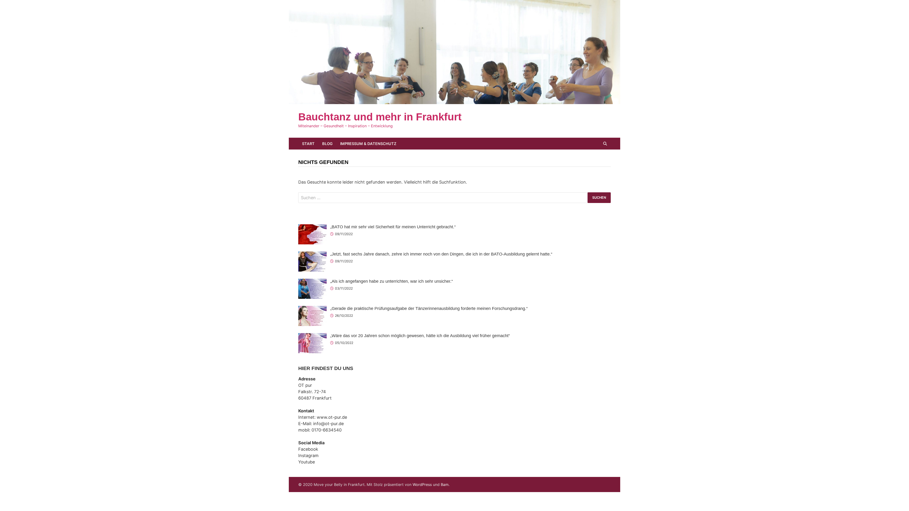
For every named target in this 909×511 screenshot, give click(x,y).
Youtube (306, 461)
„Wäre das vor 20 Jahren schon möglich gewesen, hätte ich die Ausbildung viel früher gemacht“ (420, 335)
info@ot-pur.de (328, 423)
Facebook (308, 449)
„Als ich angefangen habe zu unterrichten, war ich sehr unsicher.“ (391, 281)
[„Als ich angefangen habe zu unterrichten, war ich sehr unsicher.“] (312, 281)
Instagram (308, 455)
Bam (445, 484)
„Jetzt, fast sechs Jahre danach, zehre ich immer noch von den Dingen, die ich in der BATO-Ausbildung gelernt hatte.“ (441, 254)
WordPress (422, 484)
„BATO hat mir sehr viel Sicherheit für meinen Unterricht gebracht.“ (393, 227)
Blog (327, 143)
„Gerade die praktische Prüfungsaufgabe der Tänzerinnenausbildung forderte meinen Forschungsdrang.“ (429, 308)
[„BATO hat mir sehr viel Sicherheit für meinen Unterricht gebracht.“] (312, 227)
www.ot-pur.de (332, 417)
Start (308, 143)
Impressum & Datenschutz (368, 143)
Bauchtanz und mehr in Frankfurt (380, 117)
